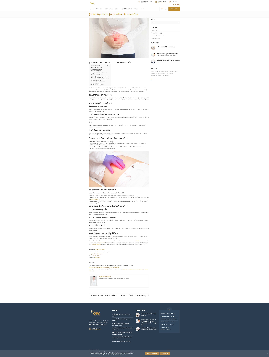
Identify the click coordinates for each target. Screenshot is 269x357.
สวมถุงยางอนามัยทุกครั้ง (97, 80)
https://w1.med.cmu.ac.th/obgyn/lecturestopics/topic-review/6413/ (104, 267)
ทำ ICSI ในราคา (138, 241)
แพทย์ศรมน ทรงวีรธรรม (100, 249)
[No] (267, 353)
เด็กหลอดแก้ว (165, 75)
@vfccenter (97, 257)
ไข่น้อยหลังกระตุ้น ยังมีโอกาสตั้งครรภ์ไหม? (166, 46)
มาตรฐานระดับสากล (96, 244)
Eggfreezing (153, 71)
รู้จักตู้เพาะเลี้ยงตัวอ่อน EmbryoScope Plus (121, 341)
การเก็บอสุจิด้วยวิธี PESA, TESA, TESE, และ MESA (121, 315)
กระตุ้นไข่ (162, 71)
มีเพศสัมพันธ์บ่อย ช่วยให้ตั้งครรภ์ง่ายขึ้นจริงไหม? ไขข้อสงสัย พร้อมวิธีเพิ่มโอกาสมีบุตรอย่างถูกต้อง (167, 54)
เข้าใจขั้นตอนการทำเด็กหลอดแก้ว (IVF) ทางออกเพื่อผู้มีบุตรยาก (122, 328)
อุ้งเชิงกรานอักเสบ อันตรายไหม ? (97, 77)
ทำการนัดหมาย (174, 8)
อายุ (93, 73)
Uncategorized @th (156, 33)
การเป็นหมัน (175, 71)
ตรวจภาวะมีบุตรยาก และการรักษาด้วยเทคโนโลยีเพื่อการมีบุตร (120, 324)
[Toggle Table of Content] (107, 66)
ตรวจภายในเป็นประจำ (96, 83)
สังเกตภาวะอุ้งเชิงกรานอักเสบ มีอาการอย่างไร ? (100, 76)
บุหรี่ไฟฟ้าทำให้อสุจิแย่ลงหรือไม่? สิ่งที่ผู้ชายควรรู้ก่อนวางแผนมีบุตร (168, 61)
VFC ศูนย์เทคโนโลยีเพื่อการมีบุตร (96, 254)
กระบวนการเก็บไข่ (169, 71)
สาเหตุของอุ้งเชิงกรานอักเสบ (96, 69)
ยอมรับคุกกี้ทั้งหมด (152, 353)
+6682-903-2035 (162, 1)
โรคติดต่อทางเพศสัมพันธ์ (97, 70)
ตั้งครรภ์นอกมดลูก (94, 199)
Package (153, 30)
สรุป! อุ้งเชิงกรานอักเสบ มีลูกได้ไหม (97, 84)
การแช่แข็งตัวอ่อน (164, 73)
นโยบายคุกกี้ (165, 353)
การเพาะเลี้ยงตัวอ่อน (155, 73)
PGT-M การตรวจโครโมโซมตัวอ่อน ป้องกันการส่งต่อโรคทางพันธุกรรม (122, 333)
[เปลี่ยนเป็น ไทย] (161, 8)
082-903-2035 (96, 255)
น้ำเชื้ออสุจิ (171, 73)
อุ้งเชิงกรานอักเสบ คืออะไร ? (96, 67)
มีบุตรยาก (160, 75)
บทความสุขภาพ (154, 38)
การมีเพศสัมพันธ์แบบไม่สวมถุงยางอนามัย (100, 71)
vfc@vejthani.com (162, 2)
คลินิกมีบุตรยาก (101, 242)
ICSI (158, 71)
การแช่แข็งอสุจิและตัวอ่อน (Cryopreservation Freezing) (122, 319)
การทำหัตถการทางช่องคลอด (98, 74)
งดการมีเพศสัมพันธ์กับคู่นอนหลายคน (99, 81)
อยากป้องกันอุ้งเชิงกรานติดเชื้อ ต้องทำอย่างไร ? (100, 79)
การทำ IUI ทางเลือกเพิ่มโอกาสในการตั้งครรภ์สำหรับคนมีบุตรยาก (122, 338)
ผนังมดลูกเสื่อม (154, 75)
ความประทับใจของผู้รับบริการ (157, 36)
